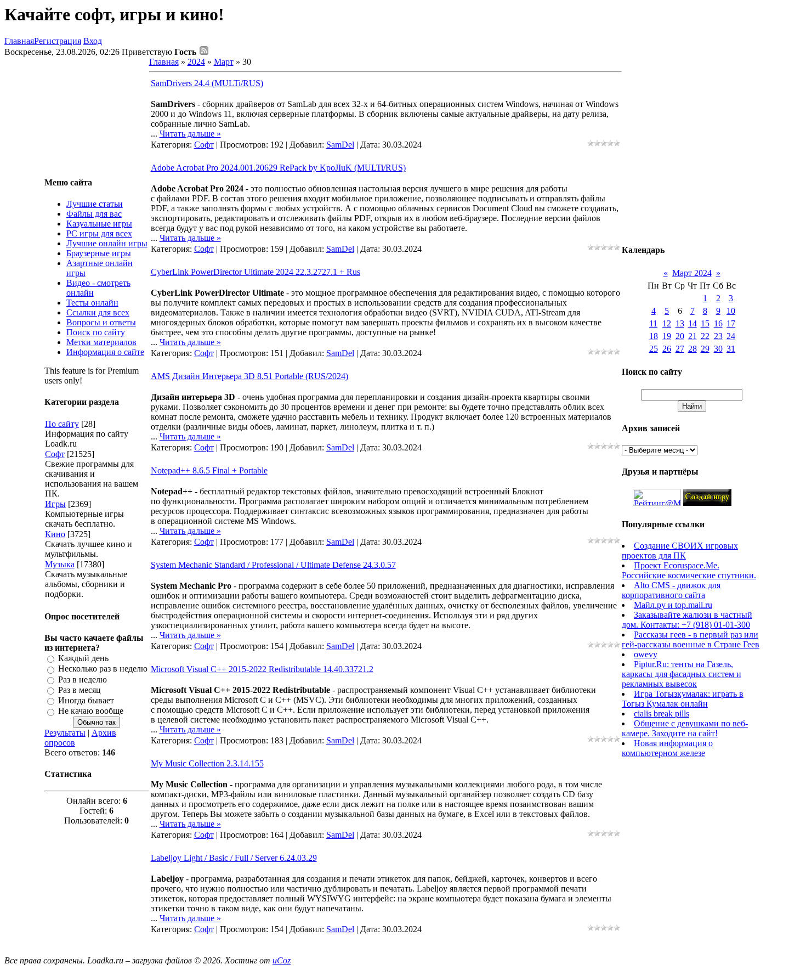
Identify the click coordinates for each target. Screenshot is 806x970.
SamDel (340, 144)
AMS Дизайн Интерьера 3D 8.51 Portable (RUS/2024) (249, 376)
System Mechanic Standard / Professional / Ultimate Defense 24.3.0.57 (273, 564)
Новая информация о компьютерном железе (667, 748)
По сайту (62, 423)
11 (653, 323)
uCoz (282, 960)
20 (680, 336)
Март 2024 (692, 273)
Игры (55, 504)
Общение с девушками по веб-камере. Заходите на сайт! (685, 728)
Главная (19, 41)
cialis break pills (661, 713)
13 (680, 323)
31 (730, 348)
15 (705, 323)
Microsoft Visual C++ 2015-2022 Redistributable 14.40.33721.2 (262, 669)
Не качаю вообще (90, 711)
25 (653, 348)
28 (692, 348)
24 (730, 336)
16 (718, 323)
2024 (196, 61)
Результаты (65, 732)
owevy (645, 654)
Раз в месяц (79, 690)
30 (718, 348)
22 (705, 336)
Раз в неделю (82, 679)
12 (666, 323)
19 (666, 336)
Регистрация (57, 41)
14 (692, 323)
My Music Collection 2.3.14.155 (207, 763)
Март (224, 61)
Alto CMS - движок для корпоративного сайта (671, 590)
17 (730, 323)
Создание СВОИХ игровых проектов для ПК (680, 550)
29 (705, 348)
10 (730, 310)
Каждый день (83, 658)
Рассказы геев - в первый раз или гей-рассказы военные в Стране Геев (690, 639)
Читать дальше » (190, 133)
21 (692, 336)
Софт (55, 454)
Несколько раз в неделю (102, 669)
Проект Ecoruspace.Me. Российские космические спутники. (689, 570)
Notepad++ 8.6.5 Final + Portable (209, 470)
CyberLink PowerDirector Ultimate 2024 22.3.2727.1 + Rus (255, 272)
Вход (92, 41)
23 (718, 336)
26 (666, 348)
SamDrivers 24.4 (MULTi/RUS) (207, 83)
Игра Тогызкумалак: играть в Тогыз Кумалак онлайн (682, 698)
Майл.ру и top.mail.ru (673, 605)
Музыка (60, 564)
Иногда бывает (86, 700)
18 (653, 336)
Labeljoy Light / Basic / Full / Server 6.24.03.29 (234, 857)
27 (680, 348)
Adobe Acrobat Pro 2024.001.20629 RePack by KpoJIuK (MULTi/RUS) (278, 167)
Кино (55, 534)
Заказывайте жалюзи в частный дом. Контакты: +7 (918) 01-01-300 (687, 619)
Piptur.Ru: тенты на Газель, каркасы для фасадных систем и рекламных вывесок (681, 674)
